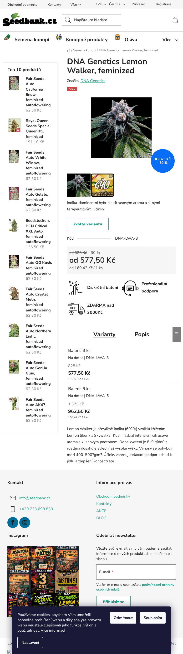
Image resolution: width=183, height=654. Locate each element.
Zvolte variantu (87, 224)
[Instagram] (24, 522)
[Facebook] (12, 522)
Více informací (53, 630)
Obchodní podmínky (22, 4)
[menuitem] (28, 40)
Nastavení (30, 642)
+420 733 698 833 (36, 509)
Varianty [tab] (104, 334)
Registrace (163, 4)
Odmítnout (123, 617)
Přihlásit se (113, 602)
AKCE (101, 511)
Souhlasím (153, 617)
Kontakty (54, 4)
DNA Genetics (93, 80)
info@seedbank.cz (34, 498)
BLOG (101, 518)
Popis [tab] (142, 334)
